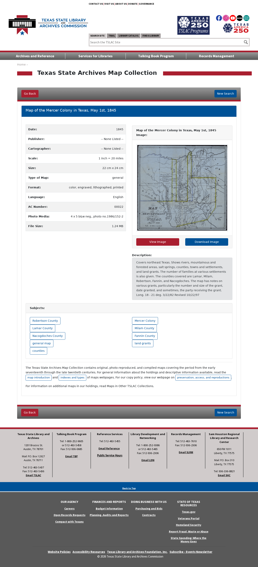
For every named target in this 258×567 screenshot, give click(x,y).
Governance (146, 3)
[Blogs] (239, 19)
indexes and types (72, 377)
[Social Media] (246, 19)
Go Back (30, 93)
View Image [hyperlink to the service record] (157, 241)
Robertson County (45, 320)
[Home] (48, 23)
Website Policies (59, 552)
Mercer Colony (145, 320)
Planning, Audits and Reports (109, 515)
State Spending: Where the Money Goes (188, 539)
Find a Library (151, 35)
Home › (22, 64)
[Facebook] (219, 19)
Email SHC (224, 475)
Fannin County (145, 335)
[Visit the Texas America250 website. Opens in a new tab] (236, 27)
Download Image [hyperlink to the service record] (207, 241)
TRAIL (111, 35)
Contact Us (96, 3)
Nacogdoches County (47, 335)
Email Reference (109, 448)
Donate (132, 3)
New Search (225, 93)
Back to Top (129, 488)
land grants (143, 343)
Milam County (144, 328)
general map (41, 343)
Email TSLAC (33, 475)
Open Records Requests (69, 515)
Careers (69, 508)
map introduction (38, 377)
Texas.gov (188, 512)
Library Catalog (129, 35)
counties (38, 350)
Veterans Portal (188, 518)
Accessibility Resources (89, 552)
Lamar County (42, 328)
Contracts (149, 515)
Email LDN (147, 460)
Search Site (97, 35)
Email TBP (71, 456)
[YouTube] (233, 19)
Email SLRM (186, 452)
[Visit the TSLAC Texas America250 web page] (193, 20)
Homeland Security (188, 525)
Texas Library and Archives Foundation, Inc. (137, 552)
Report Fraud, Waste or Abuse (188, 531)
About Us (121, 3)
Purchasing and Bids (148, 508)
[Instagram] (226, 19)
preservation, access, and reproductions (203, 377)
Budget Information (109, 508)
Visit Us (109, 3)
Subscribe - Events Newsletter (191, 552)
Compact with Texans (69, 521)
